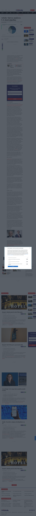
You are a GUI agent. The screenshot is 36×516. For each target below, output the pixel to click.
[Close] (30, 248)
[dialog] (18, 258)
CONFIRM (13, 266)
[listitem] (18, 257)
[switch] (27, 259)
